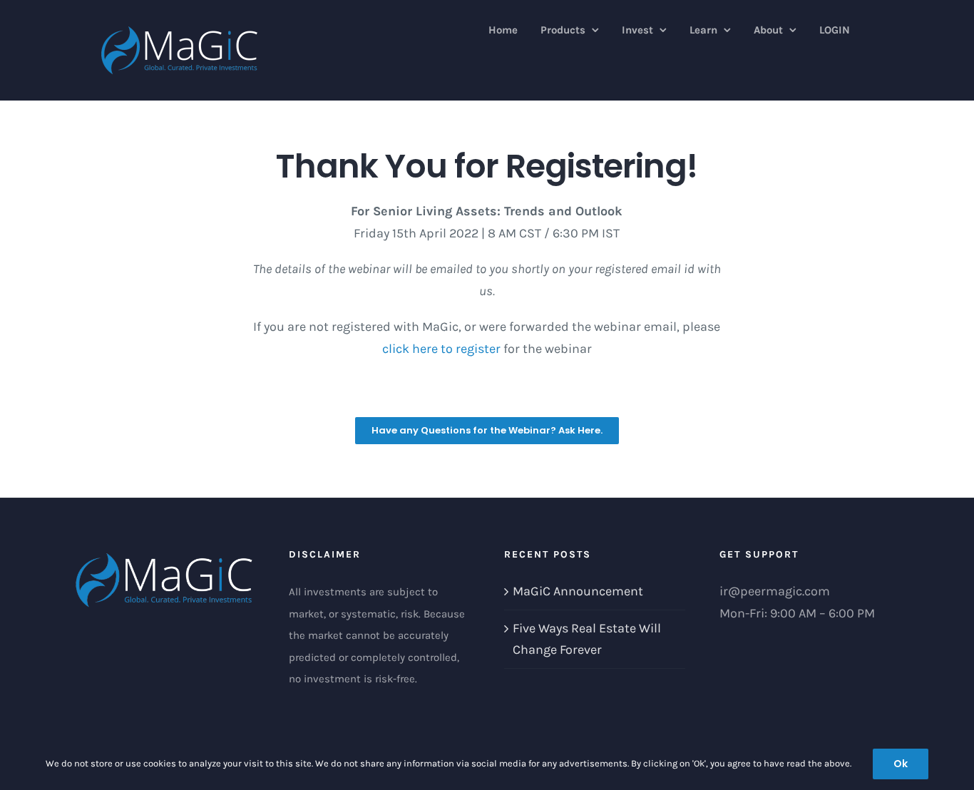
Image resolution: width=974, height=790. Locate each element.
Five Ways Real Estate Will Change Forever (587, 639)
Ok (900, 763)
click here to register (441, 348)
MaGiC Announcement (578, 591)
